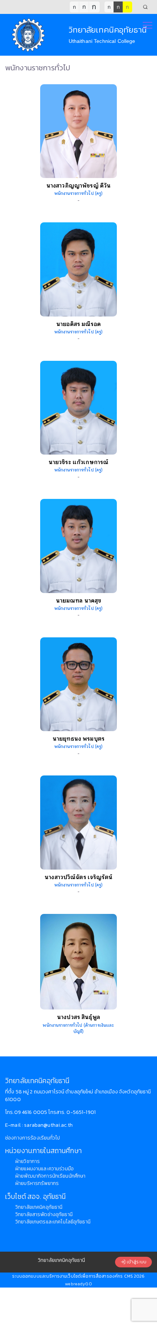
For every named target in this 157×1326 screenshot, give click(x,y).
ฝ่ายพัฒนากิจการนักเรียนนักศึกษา (50, 1176)
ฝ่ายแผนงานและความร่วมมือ (44, 1169)
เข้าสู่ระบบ (136, 1262)
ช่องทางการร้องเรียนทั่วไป (32, 1138)
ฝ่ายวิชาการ (27, 1161)
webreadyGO (78, 1284)
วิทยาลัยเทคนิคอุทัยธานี (38, 1207)
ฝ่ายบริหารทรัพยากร (37, 1183)
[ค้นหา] (145, 6)
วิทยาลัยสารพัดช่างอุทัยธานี (44, 1214)
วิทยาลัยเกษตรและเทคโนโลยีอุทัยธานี (53, 1222)
